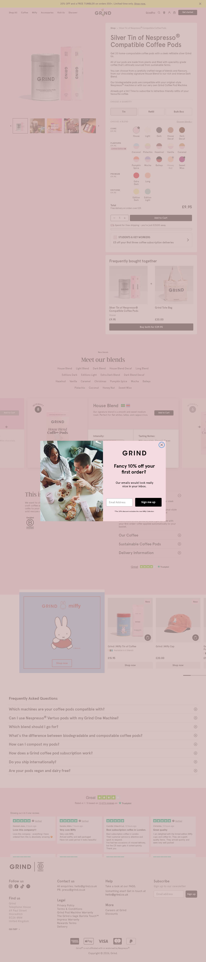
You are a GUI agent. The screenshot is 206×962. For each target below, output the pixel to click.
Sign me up (148, 502)
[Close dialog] (161, 445)
